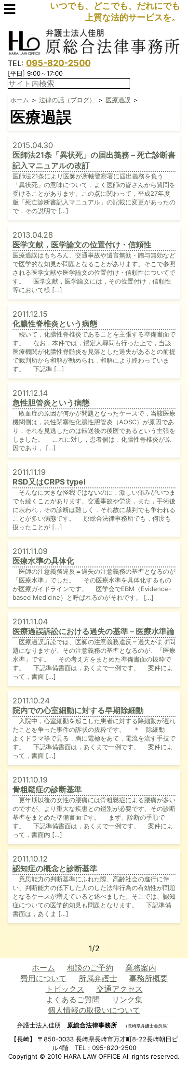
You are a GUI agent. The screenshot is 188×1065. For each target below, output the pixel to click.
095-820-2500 (58, 63)
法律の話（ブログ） (67, 100)
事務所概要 (148, 978)
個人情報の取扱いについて (94, 1010)
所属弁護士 (98, 978)
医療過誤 (118, 100)
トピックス (65, 989)
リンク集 (127, 999)
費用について (43, 978)
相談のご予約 (90, 967)
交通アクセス (119, 989)
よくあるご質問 (73, 999)
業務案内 (140, 967)
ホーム (19, 100)
